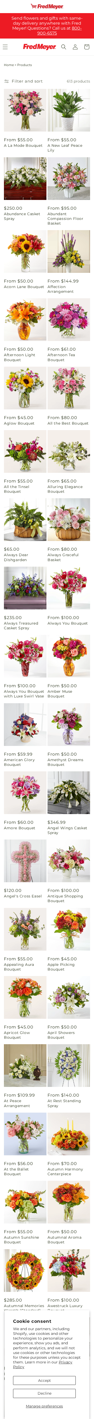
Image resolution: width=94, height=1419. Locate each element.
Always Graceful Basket (63, 557)
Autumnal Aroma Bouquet (64, 1239)
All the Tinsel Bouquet (16, 489)
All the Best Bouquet (68, 423)
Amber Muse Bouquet (60, 693)
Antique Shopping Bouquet (65, 898)
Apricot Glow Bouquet (17, 1035)
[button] (63, 47)
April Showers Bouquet (61, 1035)
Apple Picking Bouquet (61, 967)
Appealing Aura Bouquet (19, 967)
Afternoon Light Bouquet (20, 357)
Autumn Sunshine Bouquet (21, 1239)
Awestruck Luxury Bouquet (65, 1308)
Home (9, 65)
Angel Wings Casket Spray (67, 830)
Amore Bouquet (20, 828)
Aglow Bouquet (19, 423)
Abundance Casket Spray (22, 216)
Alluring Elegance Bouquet (65, 489)
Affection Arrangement (61, 289)
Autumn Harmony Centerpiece (65, 1171)
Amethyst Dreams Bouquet (66, 762)
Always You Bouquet (68, 623)
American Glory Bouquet (19, 762)
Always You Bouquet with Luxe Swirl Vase (24, 693)
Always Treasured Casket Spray (21, 625)
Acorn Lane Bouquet (24, 286)
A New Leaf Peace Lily (65, 148)
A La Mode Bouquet (23, 145)
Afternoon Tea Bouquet (61, 357)
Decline (44, 1393)
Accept (44, 1380)
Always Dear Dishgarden (16, 557)
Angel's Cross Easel (23, 896)
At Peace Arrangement (17, 1103)
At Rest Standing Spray (64, 1103)
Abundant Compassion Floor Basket (66, 219)
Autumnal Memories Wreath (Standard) (24, 1308)
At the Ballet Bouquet (16, 1171)
